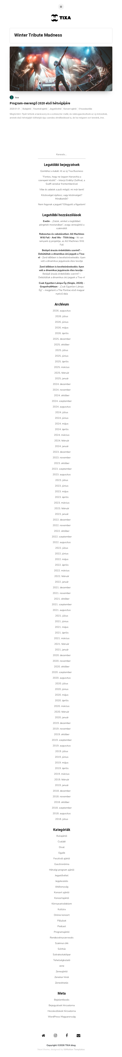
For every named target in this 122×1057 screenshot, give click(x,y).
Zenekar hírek (61, 977)
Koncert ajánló (70, 108)
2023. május (61, 491)
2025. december (62, 339)
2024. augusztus (62, 406)
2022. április (62, 565)
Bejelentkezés (61, 999)
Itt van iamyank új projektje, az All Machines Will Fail (61, 241)
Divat (62, 847)
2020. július (61, 683)
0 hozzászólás (85, 108)
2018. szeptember (62, 807)
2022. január (62, 582)
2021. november (62, 593)
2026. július (61, 316)
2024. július (61, 412)
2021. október (61, 598)
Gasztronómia (61, 864)
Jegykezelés (61, 881)
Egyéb (61, 853)
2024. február (61, 440)
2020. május (61, 694)
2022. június (61, 553)
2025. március (61, 367)
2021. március (61, 638)
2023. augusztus (62, 474)
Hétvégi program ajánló (61, 869)
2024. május (61, 423)
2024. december (62, 384)
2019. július (61, 751)
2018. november (62, 796)
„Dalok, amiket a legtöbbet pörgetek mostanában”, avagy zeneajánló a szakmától (61, 225)
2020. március (61, 706)
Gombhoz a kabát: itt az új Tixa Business (61, 171)
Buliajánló (27, 108)
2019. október (61, 734)
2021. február (61, 644)
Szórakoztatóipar (62, 954)
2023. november (62, 457)
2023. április (62, 497)
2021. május (61, 627)
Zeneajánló (62, 971)
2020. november (62, 661)
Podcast (61, 926)
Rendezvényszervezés (61, 937)
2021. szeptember (62, 604)
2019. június (61, 757)
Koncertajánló (61, 898)
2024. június (61, 418)
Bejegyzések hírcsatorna (62, 1005)
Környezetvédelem (62, 903)
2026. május (61, 327)
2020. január (62, 717)
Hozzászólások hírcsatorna (62, 1011)
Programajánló (61, 932)
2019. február (61, 779)
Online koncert (62, 915)
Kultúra (62, 909)
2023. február (61, 508)
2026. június (61, 322)
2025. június (61, 356)
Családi (62, 841)
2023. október (61, 463)
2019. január (62, 785)
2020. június (61, 689)
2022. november (62, 525)
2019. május (61, 762)
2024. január (62, 446)
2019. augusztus (62, 745)
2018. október (61, 802)
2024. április (62, 429)
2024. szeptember (62, 401)
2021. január (62, 649)
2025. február (61, 372)
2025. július (61, 350)
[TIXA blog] (61, 27)
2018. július (61, 819)
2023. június (61, 485)
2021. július (61, 615)
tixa (17, 97)
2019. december (62, 723)
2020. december (62, 655)
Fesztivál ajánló (40, 108)
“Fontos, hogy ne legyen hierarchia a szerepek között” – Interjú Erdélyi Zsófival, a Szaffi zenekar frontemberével (61, 180)
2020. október (61, 666)
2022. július (61, 548)
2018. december (62, 791)
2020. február (61, 711)
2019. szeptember (62, 740)
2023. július (61, 480)
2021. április (62, 632)
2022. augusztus (62, 542)
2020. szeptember (62, 672)
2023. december (62, 452)
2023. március (61, 502)
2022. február (61, 576)
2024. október (61, 395)
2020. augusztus (62, 678)
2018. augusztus (62, 813)
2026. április (62, 333)
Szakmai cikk (61, 943)
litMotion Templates (74, 1049)
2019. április (62, 768)
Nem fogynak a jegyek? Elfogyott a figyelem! (61, 204)
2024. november (62, 389)
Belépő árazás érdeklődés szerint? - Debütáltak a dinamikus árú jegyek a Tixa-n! (61, 254)
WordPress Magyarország (62, 1016)
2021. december (62, 587)
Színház (62, 949)
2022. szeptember (62, 536)
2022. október (61, 531)
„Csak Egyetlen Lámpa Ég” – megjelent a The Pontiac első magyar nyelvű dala (62, 290)
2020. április (62, 700)
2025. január (62, 378)
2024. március (61, 435)
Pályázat (61, 920)
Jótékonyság (61, 886)
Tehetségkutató (61, 960)
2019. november (62, 728)
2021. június (61, 621)
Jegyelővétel (55, 108)
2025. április (62, 361)
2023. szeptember (62, 469)
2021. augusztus (62, 610)
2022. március (61, 570)
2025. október (61, 344)
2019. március (61, 774)
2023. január (62, 514)
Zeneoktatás (61, 982)
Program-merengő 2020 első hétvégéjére (40, 103)
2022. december (62, 519)
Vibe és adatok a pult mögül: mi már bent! (61, 189)
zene (61, 966)
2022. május (61, 559)
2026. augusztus (62, 310)
